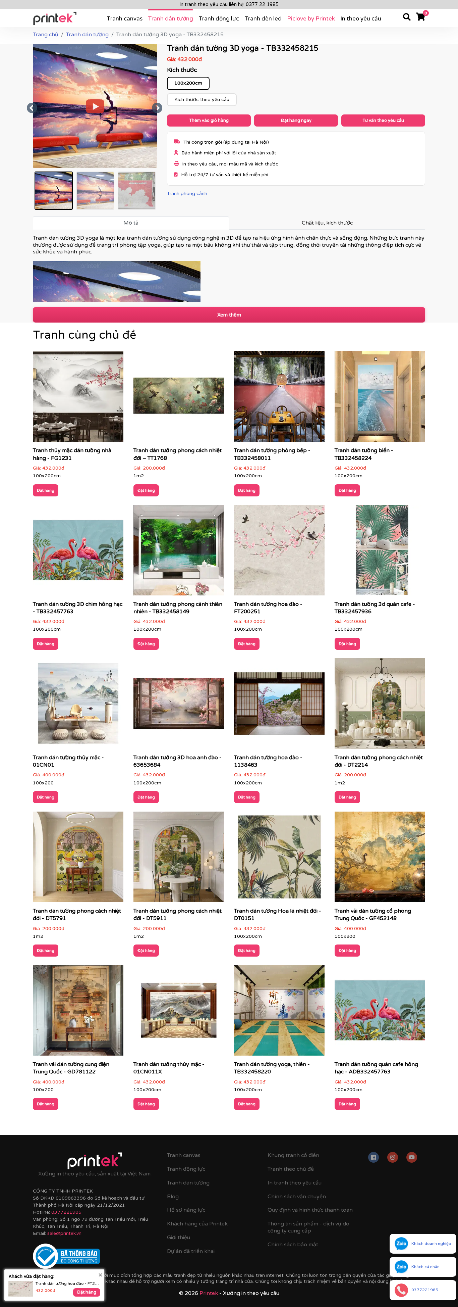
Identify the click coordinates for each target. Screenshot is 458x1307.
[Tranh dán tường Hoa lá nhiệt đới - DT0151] (279, 859)
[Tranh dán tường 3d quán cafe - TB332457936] (380, 552)
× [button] (100, 1274)
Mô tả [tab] (130, 223)
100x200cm (188, 83)
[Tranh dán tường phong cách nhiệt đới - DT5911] (178, 859)
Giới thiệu (178, 1237)
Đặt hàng (45, 490)
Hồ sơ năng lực (186, 1210)
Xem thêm (229, 315)
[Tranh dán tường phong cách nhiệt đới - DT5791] (78, 859)
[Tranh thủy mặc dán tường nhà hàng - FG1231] (78, 398)
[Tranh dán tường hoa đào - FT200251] (279, 552)
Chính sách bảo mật (293, 1244)
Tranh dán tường (170, 18)
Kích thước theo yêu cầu (201, 99)
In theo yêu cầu (360, 18)
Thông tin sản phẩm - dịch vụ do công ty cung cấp (308, 1227)
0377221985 (66, 1212)
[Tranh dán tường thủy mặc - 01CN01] (78, 705)
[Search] (407, 18)
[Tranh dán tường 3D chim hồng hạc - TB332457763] (78, 552)
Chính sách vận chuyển (297, 1196)
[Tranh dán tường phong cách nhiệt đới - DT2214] (380, 705)
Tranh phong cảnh (187, 193)
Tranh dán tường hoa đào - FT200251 (68, 1283)
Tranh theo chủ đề (291, 1169)
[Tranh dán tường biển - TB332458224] (380, 398)
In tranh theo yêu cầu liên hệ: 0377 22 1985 (229, 4)
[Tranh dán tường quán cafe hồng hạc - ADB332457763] (380, 1012)
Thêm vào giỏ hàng (209, 120)
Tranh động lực (218, 18)
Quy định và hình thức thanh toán (310, 1210)
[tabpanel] (229, 268)
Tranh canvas (124, 18)
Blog (173, 1196)
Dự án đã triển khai (191, 1251)
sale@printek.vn (64, 1233)
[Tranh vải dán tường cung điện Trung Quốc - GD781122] (78, 1012)
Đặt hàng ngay (296, 120)
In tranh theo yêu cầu (295, 1182)
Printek (208, 1293)
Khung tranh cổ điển (293, 1155)
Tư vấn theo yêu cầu (383, 120)
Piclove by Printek (311, 18)
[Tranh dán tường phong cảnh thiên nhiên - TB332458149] (178, 552)
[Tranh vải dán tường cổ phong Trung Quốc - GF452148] (380, 859)
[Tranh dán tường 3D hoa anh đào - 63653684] (178, 705)
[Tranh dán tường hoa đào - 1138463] (279, 705)
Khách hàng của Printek (197, 1223)
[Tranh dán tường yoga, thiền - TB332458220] (279, 1012)
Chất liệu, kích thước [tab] (327, 223)
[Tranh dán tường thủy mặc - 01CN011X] (178, 1012)
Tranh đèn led (263, 18)
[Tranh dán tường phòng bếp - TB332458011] (279, 398)
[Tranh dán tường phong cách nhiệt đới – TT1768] (178, 398)
